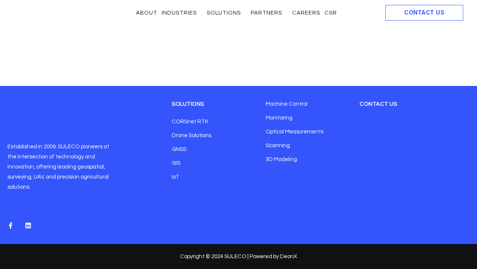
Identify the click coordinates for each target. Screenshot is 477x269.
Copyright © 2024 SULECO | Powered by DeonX (238, 256)
